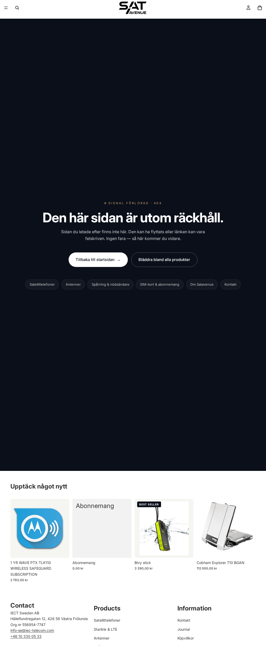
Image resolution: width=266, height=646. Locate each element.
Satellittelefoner (42, 284)
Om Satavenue (202, 284)
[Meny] (6, 8)
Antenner (73, 284)
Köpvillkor (185, 638)
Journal (183, 629)
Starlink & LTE (105, 629)
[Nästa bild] (188, 528)
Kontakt (230, 284)
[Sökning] (17, 7)
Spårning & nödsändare (110, 284)
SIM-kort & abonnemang (159, 284)
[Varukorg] (259, 7)
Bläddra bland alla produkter (164, 259)
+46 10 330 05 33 (26, 636)
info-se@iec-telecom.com (32, 630)
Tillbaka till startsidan (98, 259)
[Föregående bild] (140, 528)
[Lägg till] (61, 549)
